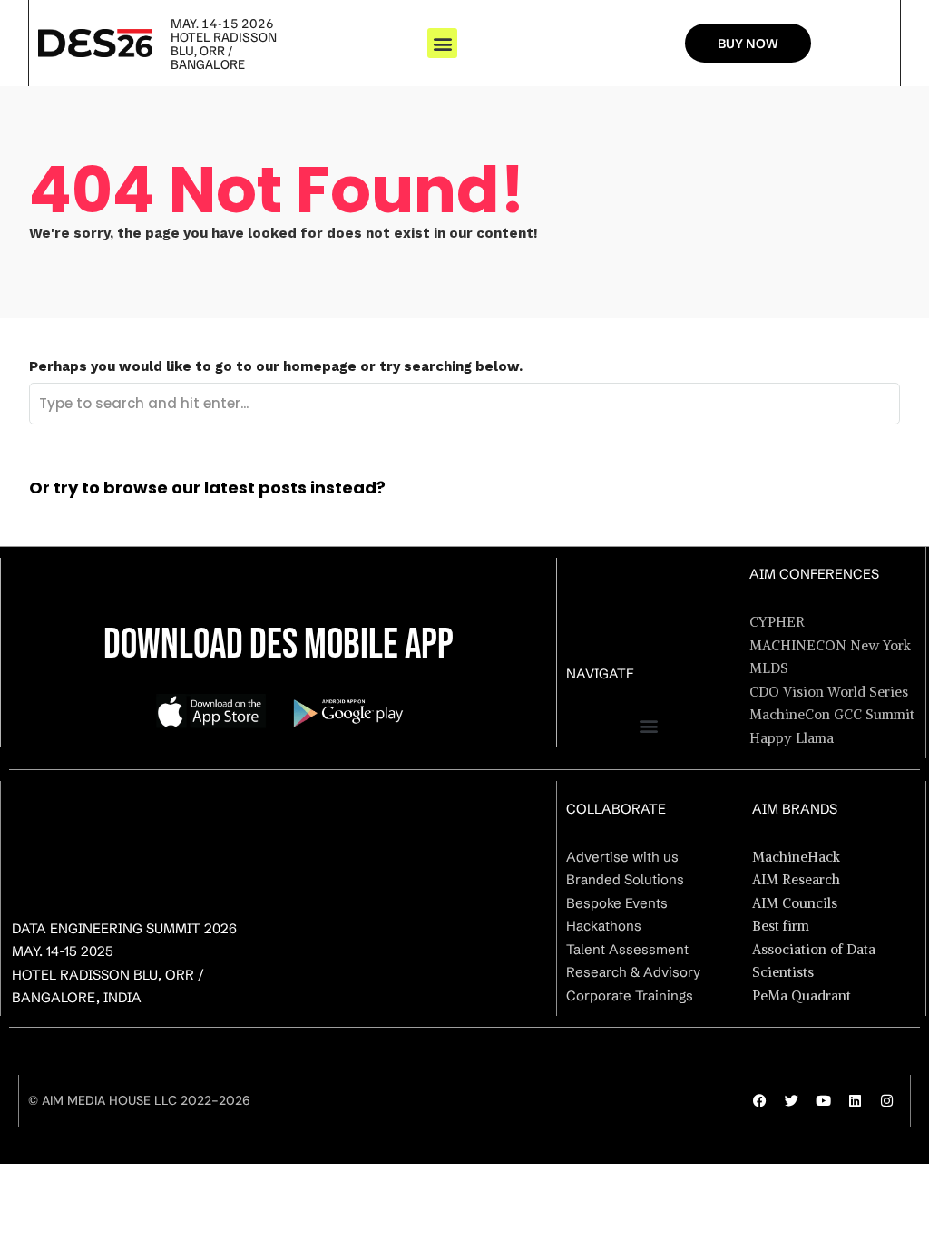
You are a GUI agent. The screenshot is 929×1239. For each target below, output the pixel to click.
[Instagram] (887, 1101)
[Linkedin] (855, 1101)
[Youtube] (823, 1101)
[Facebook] (760, 1101)
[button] (442, 43)
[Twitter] (792, 1101)
